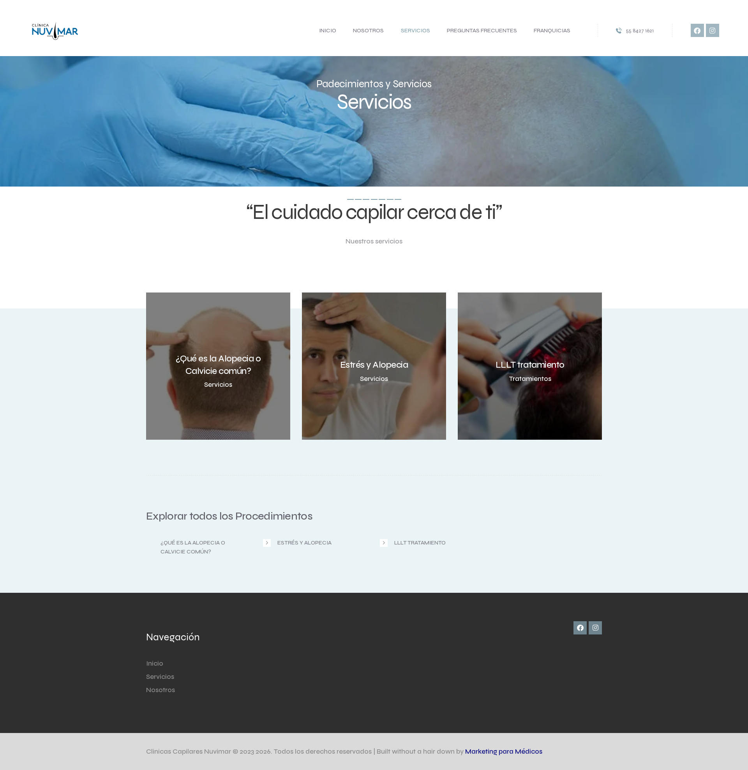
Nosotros (160, 690)
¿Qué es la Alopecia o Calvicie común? (193, 547)
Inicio (154, 663)
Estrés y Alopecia (304, 542)
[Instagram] (712, 30)
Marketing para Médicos (503, 751)
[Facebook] (697, 30)
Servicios (160, 677)
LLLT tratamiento (420, 542)
